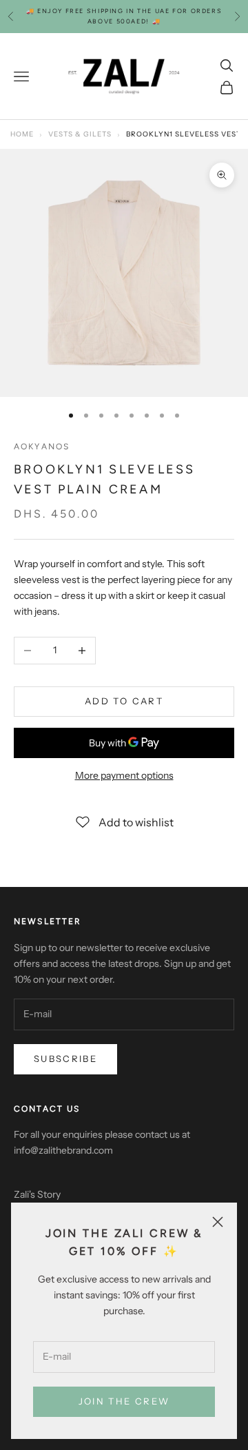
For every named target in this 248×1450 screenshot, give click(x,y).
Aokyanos (42, 446)
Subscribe (65, 1058)
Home (22, 134)
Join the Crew (124, 1401)
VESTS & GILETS (80, 134)
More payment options (124, 775)
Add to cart (124, 700)
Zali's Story (37, 1194)
